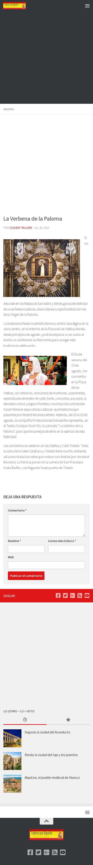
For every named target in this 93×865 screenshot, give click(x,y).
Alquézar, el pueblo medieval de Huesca (52, 777)
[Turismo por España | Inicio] (18, 5)
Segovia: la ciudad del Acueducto (47, 732)
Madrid (8, 109)
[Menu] (87, 5)
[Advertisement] (46, 57)
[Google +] (72, 595)
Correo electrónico (62, 541)
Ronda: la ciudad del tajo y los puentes (51, 755)
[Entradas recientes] (24, 720)
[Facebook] (58, 595)
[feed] (79, 595)
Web (11, 557)
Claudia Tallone (21, 228)
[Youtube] (87, 595)
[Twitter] (65, 595)
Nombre (14, 541)
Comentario (17, 510)
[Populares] (68, 720)
